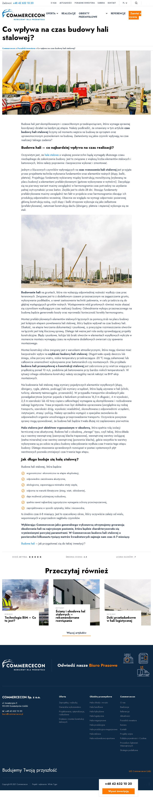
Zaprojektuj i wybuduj (68, 702)
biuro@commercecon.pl (12, 714)
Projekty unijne (126, 733)
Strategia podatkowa (129, 750)
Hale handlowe (96, 707)
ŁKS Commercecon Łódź (140, 771)
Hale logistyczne (97, 716)
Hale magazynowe (98, 720)
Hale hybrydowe (97, 711)
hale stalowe (52, 155)
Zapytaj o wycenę (135, 15)
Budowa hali (28, 544)
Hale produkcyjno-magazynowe (103, 729)
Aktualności (65, 3)
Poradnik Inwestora (85, 3)
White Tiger (52, 784)
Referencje (118, 13)
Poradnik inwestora (26, 48)
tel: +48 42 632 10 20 (12, 711)
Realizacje (69, 13)
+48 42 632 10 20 (23, 3)
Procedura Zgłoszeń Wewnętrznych (129, 744)
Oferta (51, 13)
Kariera (101, 3)
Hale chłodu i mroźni (99, 702)
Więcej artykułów (76, 633)
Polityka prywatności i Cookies (133, 738)
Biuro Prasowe (103, 665)
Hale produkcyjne (97, 724)
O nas (53, 3)
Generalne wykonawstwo (70, 707)
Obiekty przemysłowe (88, 15)
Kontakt (112, 3)
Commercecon (8, 48)
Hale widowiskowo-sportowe (102, 738)
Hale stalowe (95, 733)
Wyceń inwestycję (118, 791)
